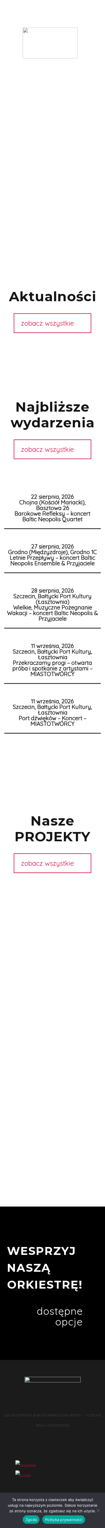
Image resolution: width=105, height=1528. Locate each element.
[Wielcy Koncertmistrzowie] (52, 1108)
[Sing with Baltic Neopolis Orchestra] (52, 1037)
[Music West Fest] (52, 926)
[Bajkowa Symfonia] (52, 1078)
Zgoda (31, 1519)
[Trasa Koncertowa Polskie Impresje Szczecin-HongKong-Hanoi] (52, 906)
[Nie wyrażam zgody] (98, 1510)
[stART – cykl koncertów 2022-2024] (52, 956)
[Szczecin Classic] (52, 936)
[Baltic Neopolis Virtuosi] (52, 1098)
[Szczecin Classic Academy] (52, 1057)
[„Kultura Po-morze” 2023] (52, 966)
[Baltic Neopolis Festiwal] (52, 1118)
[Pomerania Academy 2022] (52, 1027)
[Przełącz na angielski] (25, 1465)
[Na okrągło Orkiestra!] (52, 1128)
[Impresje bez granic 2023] (52, 1017)
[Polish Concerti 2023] (52, 997)
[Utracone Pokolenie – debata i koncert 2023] (52, 946)
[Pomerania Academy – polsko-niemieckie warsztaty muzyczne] (52, 1067)
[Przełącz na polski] (23, 1475)
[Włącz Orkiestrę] (52, 916)
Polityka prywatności (63, 1519)
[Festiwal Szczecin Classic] (52, 1088)
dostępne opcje (60, 1316)
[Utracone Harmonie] (52, 896)
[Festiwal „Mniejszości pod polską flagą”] (52, 1007)
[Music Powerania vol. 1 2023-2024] (52, 987)
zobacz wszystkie (47, 323)
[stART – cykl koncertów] (52, 1047)
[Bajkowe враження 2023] (52, 976)
